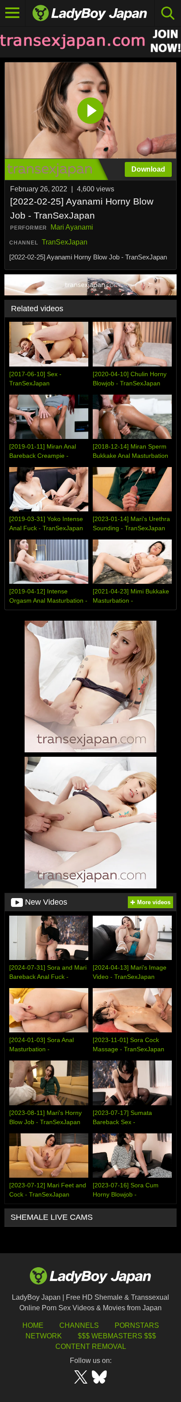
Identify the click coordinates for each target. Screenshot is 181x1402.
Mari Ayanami (72, 227)
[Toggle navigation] (12, 13)
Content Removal (90, 1346)
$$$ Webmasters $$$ (117, 1336)
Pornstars (137, 1325)
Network (43, 1336)
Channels (79, 1325)
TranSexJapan (64, 242)
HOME (32, 1325)
